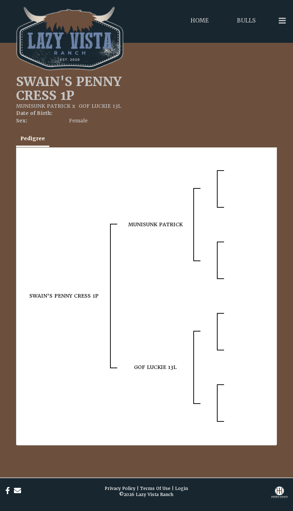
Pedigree (32, 138)
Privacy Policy (120, 488)
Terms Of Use (155, 488)
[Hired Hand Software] (279, 496)
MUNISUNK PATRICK (44, 106)
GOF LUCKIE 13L (100, 106)
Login (181, 488)
